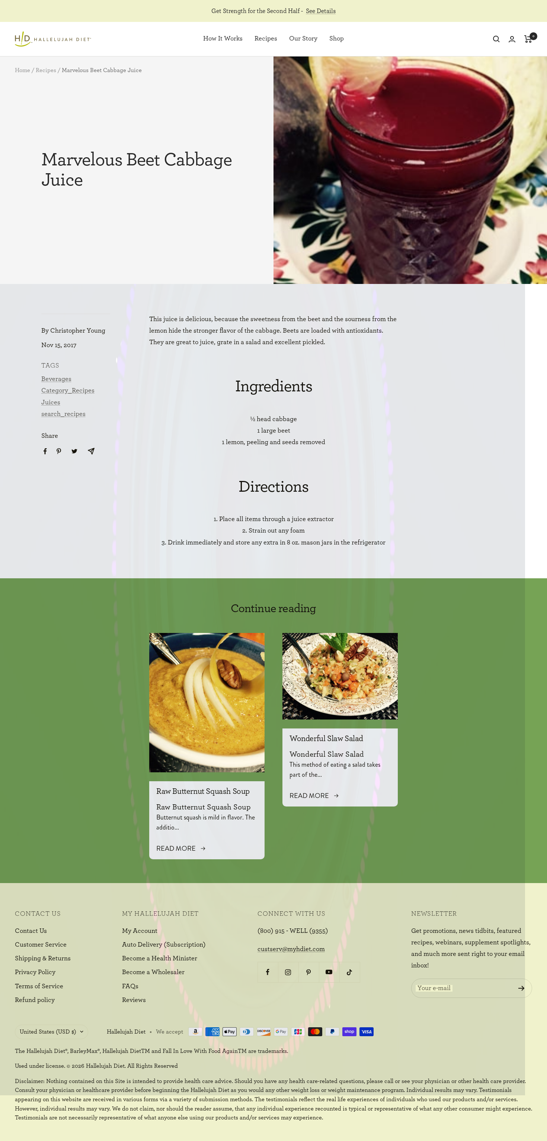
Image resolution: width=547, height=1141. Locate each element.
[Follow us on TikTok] (349, 972)
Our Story (303, 39)
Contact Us (31, 931)
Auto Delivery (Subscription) (164, 944)
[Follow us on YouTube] (329, 972)
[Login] (512, 39)
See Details (321, 11)
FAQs (130, 986)
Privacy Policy (35, 972)
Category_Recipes (68, 390)
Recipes (266, 39)
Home (22, 70)
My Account (139, 931)
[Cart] (528, 39)
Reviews (134, 1000)
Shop (336, 39)
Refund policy (35, 1000)
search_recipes (63, 414)
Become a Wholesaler (153, 972)
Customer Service (41, 944)
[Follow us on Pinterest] (308, 972)
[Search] (496, 39)
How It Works (223, 39)
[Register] (521, 988)
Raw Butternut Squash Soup (203, 791)
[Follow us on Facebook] (267, 972)
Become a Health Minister (159, 958)
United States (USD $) (48, 1032)
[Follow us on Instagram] (288, 972)
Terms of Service (39, 986)
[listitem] (45, 451)
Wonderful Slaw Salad (326, 738)
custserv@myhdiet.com (291, 949)
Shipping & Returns (43, 958)
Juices (50, 402)
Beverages (56, 379)
